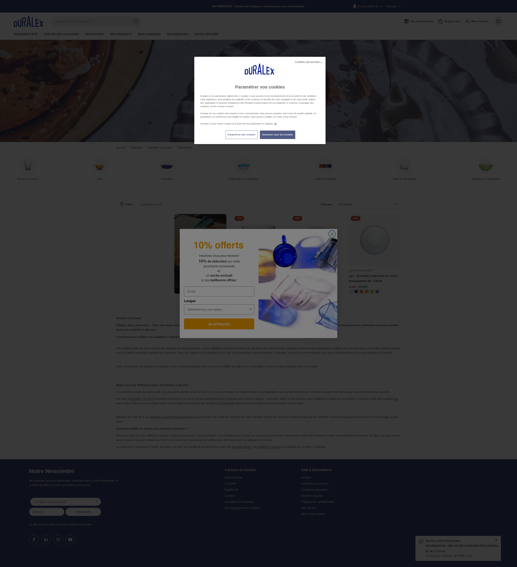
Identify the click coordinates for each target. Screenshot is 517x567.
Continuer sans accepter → (309, 61)
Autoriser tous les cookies (277, 134)
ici (275, 123)
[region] (260, 100)
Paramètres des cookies (241, 134)
